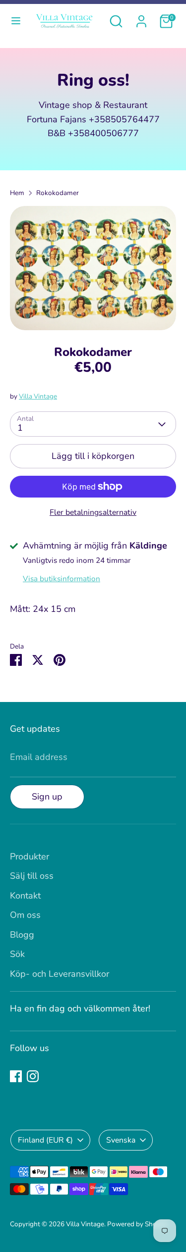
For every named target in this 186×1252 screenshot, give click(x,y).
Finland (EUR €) (45, 1140)
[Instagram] (33, 1076)
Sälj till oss (32, 876)
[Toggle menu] (16, 21)
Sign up (47, 796)
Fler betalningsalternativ (93, 512)
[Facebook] (16, 1076)
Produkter (29, 856)
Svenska (120, 1140)
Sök (17, 954)
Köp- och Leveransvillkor (59, 974)
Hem (17, 193)
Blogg (22, 935)
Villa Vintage (38, 396)
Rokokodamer (57, 193)
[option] (93, 268)
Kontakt (25, 895)
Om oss (25, 915)
